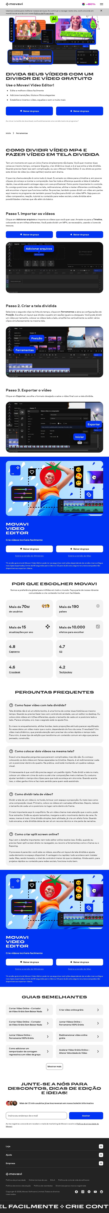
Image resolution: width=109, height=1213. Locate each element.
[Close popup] (101, 12)
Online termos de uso (38, 1180)
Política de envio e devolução (18, 1185)
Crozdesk (14, 672)
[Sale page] (89, 4)
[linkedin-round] (89, 1192)
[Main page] (14, 4)
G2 (60, 651)
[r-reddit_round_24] (101, 1192)
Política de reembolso (43, 1185)
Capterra (14, 651)
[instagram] (82, 1192)
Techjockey (65, 672)
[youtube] (95, 1192)
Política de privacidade (16, 1180)
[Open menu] (101, 4)
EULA (52, 1180)
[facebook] (76, 1192)
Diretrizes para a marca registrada (71, 1185)
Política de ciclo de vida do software (73, 1180)
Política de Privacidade (44, 13)
